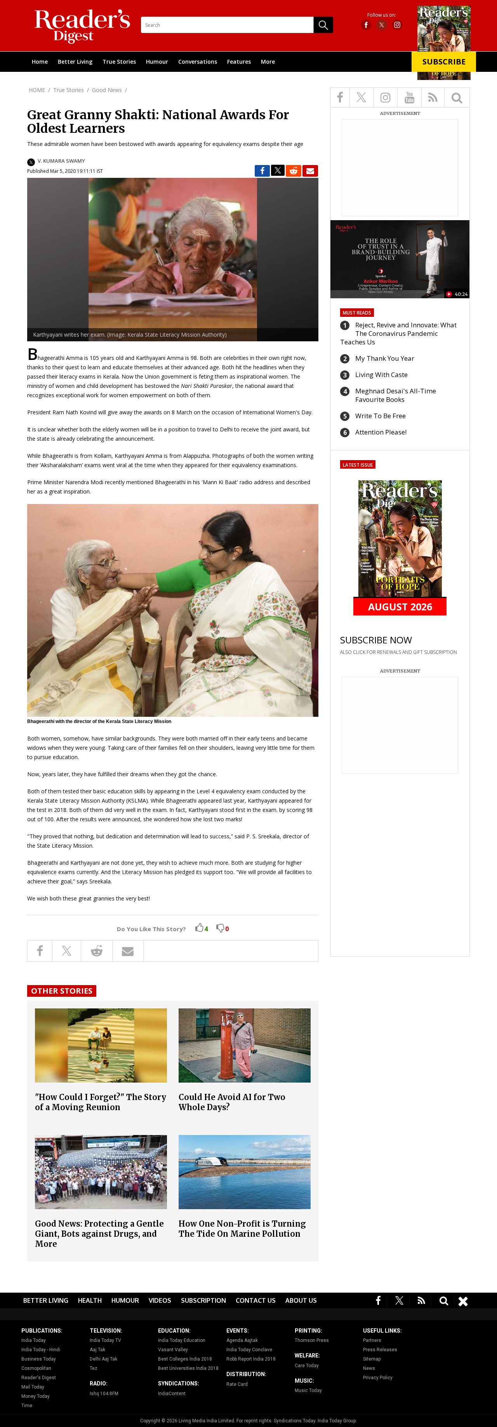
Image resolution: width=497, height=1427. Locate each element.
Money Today (35, 1396)
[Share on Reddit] (293, 171)
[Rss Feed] (421, 1300)
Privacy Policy (378, 1377)
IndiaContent (172, 1393)
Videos (160, 1300)
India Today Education (181, 1340)
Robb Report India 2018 (251, 1359)
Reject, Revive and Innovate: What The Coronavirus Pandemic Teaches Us (398, 333)
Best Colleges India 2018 (185, 1359)
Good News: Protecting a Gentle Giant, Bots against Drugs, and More (99, 1234)
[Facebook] (378, 1300)
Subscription (203, 1300)
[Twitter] (399, 1300)
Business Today (38, 1359)
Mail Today (32, 1387)
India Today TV (105, 1340)
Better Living (75, 61)
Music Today (308, 1390)
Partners (372, 1340)
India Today (33, 1340)
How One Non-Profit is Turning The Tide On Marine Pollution (242, 1229)
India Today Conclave (249, 1349)
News (369, 1368)
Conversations (197, 61)
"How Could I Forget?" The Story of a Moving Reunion (100, 1102)
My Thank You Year (384, 358)
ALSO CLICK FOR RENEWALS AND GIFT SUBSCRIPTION (398, 652)
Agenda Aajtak (242, 1340)
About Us (301, 1300)
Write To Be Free (380, 415)
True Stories (119, 61)
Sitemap (372, 1359)
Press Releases (380, 1349)
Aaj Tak (97, 1349)
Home (40, 61)
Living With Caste (381, 374)
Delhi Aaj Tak (103, 1359)
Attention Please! (381, 432)
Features (239, 61)
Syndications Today (294, 1421)
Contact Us (256, 1300)
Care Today (307, 1365)
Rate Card (237, 1384)
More (268, 61)
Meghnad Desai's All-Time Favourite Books (395, 395)
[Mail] (310, 171)
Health (90, 1300)
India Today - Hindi (40, 1349)
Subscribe (444, 61)
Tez (93, 1368)
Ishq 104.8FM (104, 1393)
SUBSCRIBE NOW (376, 639)
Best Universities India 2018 (188, 1368)
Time (26, 1405)
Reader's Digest (38, 1377)
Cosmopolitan (36, 1368)
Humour (157, 61)
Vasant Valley (173, 1349)
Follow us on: (381, 15)
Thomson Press (312, 1340)
